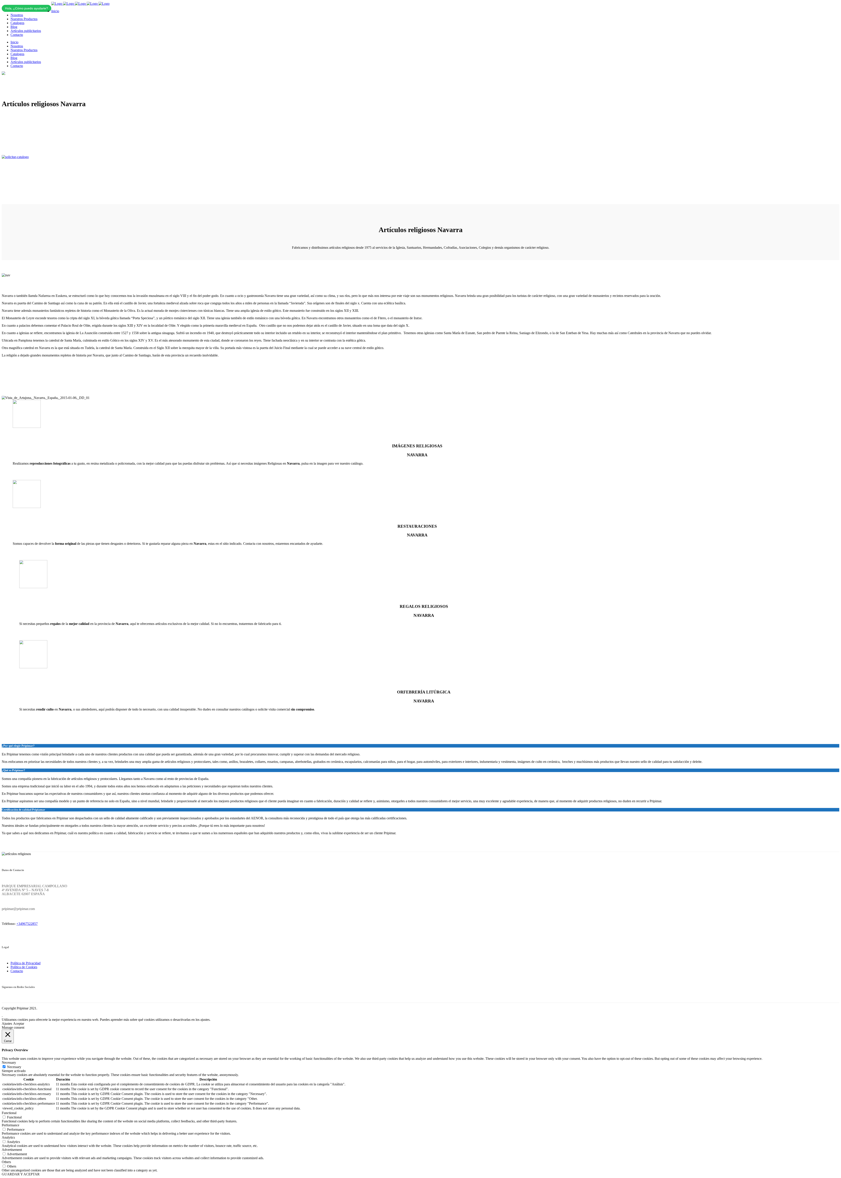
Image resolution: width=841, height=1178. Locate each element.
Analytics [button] (8, 1137)
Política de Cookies (24, 967)
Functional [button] (9, 1113)
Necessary (14, 1067)
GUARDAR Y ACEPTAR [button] (21, 1174)
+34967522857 (27, 924)
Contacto (17, 971)
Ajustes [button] (7, 1023)
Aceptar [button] (18, 1023)
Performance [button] (10, 1125)
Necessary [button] (9, 1062)
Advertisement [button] (12, 1150)
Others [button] (6, 1162)
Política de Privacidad (26, 963)
